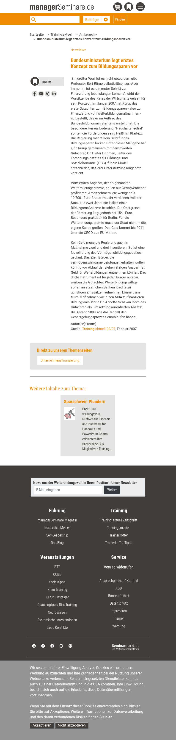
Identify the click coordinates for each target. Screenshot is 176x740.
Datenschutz (119, 603)
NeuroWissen (57, 612)
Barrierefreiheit (118, 596)
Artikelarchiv (88, 34)
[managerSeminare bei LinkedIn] (34, 645)
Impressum (119, 611)
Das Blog (57, 543)
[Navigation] (141, 7)
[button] (47, 82)
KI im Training (57, 589)
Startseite (37, 34)
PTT (57, 567)
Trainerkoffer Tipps (118, 543)
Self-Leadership (57, 535)
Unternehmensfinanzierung (60, 360)
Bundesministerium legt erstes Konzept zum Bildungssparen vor (83, 39)
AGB (119, 588)
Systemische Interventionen (57, 620)
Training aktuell (61, 34)
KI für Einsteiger (57, 597)
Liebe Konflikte (57, 627)
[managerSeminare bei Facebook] (52, 645)
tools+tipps (57, 582)
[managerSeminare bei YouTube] (61, 645)
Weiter (112, 490)
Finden (120, 19)
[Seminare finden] (125, 647)
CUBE (57, 574)
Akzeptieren (42, 725)
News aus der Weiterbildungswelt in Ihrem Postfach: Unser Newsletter (85, 483)
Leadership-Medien (57, 528)
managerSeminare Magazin (57, 520)
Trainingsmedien (118, 528)
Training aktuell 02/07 (98, 329)
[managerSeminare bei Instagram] (43, 645)
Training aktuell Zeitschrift (118, 520)
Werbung (118, 626)
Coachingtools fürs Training (57, 605)
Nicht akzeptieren (72, 725)
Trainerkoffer (119, 535)
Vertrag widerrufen (119, 567)
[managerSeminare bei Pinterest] (70, 645)
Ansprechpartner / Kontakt (118, 581)
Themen (118, 618)
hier (108, 717)
